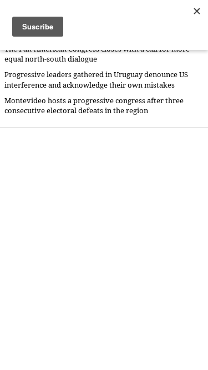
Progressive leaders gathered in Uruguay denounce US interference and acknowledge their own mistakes (96, 79)
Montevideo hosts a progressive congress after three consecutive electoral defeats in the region (94, 105)
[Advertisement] (104, 248)
